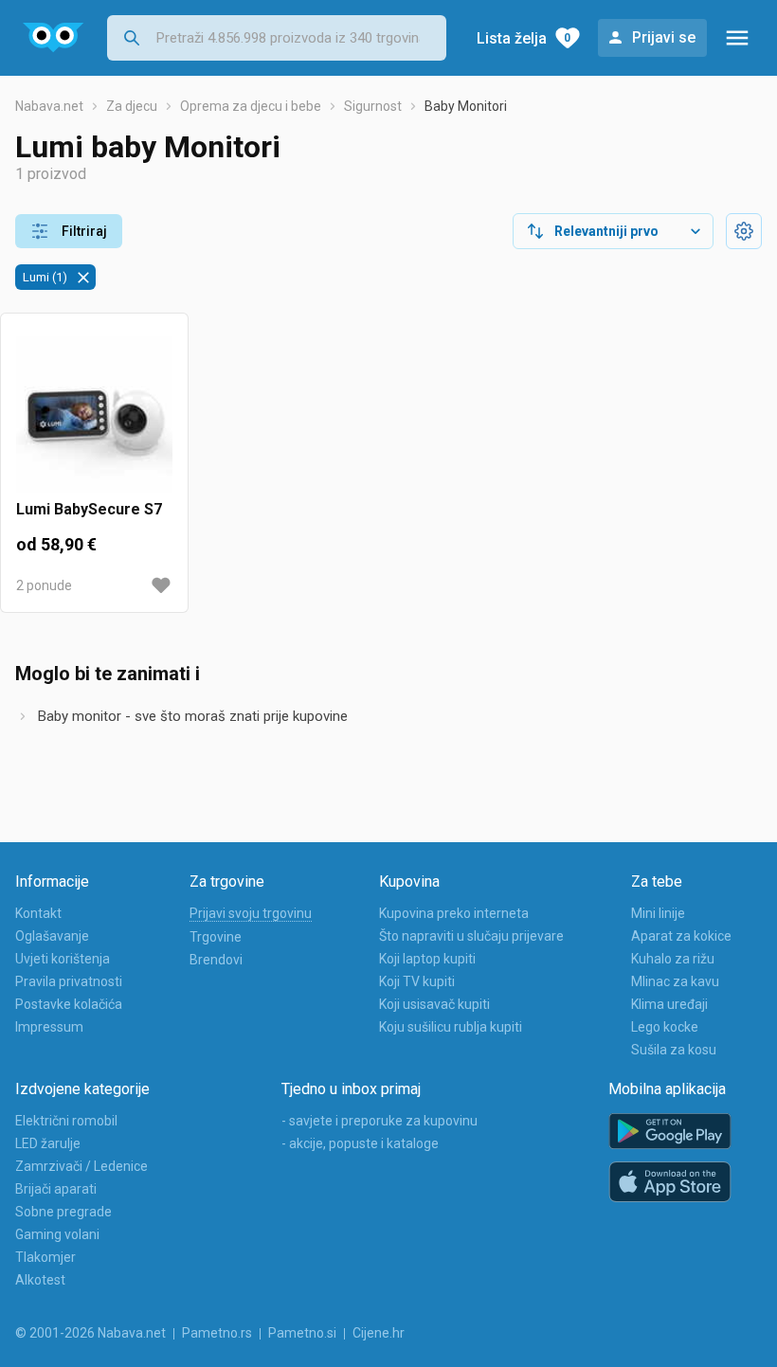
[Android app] (670, 1131)
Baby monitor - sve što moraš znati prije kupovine (193, 716)
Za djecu (131, 106)
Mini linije (658, 913)
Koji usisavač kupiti (434, 1004)
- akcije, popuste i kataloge (360, 1143)
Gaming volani (57, 1234)
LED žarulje (48, 1143)
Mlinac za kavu (675, 981)
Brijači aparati (56, 1188)
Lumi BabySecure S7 (89, 509)
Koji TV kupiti (417, 981)
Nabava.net (49, 106)
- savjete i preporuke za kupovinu (379, 1120)
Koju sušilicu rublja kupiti (450, 1026)
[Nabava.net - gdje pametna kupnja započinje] (53, 38)
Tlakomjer (45, 1257)
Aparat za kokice (681, 936)
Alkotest (40, 1279)
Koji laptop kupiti (427, 958)
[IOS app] (670, 1182)
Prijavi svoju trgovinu (251, 913)
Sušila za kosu (673, 1049)
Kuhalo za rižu (672, 958)
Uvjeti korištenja (62, 958)
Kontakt (38, 913)
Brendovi (216, 959)
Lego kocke (664, 1026)
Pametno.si (302, 1332)
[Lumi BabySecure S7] (94, 414)
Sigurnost (373, 106)
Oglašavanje (52, 936)
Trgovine (216, 936)
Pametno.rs (217, 1332)
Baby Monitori (466, 106)
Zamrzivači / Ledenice (81, 1166)
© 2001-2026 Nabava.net (90, 1332)
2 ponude (44, 585)
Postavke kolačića (68, 1004)
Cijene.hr (378, 1332)
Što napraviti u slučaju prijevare (471, 936)
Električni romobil (66, 1120)
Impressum (49, 1026)
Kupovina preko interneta (454, 913)
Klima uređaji (669, 1004)
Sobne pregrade (63, 1211)
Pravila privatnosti (68, 981)
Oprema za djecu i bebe (250, 106)
